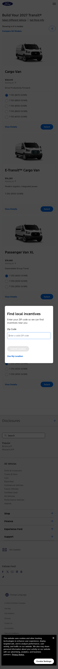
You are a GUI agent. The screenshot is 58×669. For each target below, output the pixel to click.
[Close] (53, 640)
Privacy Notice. (18, 654)
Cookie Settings (43, 661)
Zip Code (11, 329)
